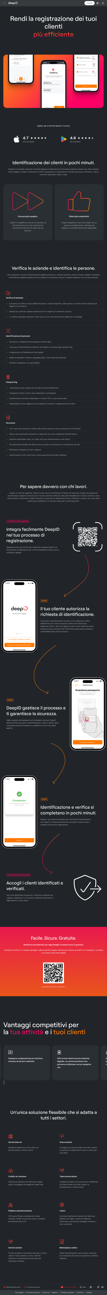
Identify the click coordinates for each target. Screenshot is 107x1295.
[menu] (102, 3)
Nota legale (19, 1292)
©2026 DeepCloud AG (13, 1287)
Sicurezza (45, 1292)
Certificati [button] (79, 1292)
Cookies (89, 1292)
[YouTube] (102, 1287)
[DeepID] (13, 3)
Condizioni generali (67, 1292)
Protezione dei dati (33, 1292)
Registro (55, 1292)
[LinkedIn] (98, 1287)
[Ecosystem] (5, 3)
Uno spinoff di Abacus (33, 1287)
